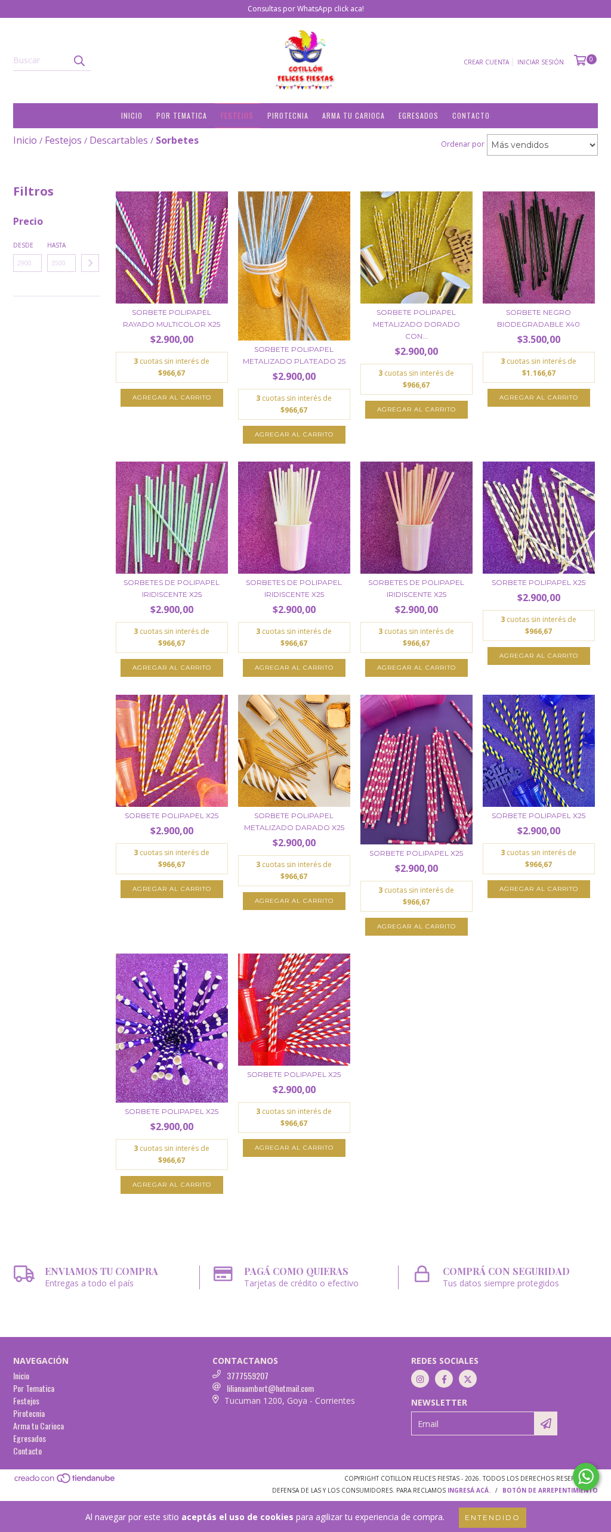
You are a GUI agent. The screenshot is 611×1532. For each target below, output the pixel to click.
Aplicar (90, 263)
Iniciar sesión (540, 62)
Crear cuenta (486, 62)
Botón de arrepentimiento (550, 1490)
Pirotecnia (287, 115)
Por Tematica (181, 115)
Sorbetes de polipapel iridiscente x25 (172, 588)
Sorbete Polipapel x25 (538, 582)
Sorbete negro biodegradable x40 (538, 318)
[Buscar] (79, 60)
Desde (23, 245)
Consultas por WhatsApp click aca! (306, 9)
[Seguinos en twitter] (468, 1379)
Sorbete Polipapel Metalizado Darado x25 (294, 821)
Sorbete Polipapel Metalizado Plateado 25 (294, 355)
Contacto (471, 115)
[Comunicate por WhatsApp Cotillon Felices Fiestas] (586, 1476)
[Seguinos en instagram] (420, 1379)
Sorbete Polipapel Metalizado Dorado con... (416, 324)
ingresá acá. (469, 1490)
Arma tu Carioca (353, 115)
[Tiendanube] (65, 1482)
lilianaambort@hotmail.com (270, 1388)
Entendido (492, 1517)
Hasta (56, 245)
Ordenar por (463, 144)
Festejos (237, 115)
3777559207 (248, 1375)
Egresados (419, 115)
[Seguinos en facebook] (444, 1379)
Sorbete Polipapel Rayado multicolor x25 (171, 318)
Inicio (132, 115)
